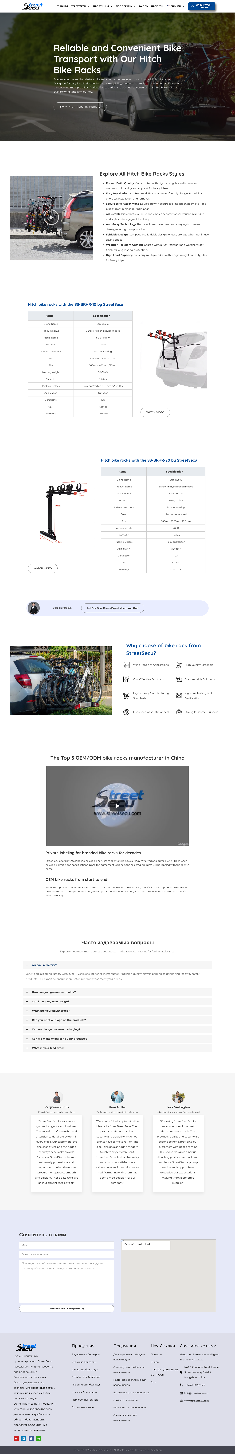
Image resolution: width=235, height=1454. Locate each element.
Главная (62, 6)
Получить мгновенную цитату (80, 106)
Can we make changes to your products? (59, 1038)
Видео (143, 6)
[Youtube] (16, 1438)
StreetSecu (78, 6)
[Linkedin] (23, 1438)
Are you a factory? (44, 965)
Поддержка (124, 6)
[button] (117, 965)
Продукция (101, 6)
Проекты (157, 6)
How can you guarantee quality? (54, 992)
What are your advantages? (51, 1010)
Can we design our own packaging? (56, 1029)
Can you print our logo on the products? (59, 1020)
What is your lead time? (48, 1048)
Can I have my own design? (50, 1001)
